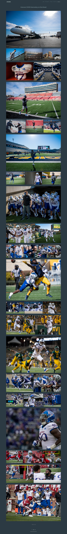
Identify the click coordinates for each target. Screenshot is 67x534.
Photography (47, 1)
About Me (54, 1)
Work (43, 1)
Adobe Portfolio (35, 531)
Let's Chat (51, 1)
